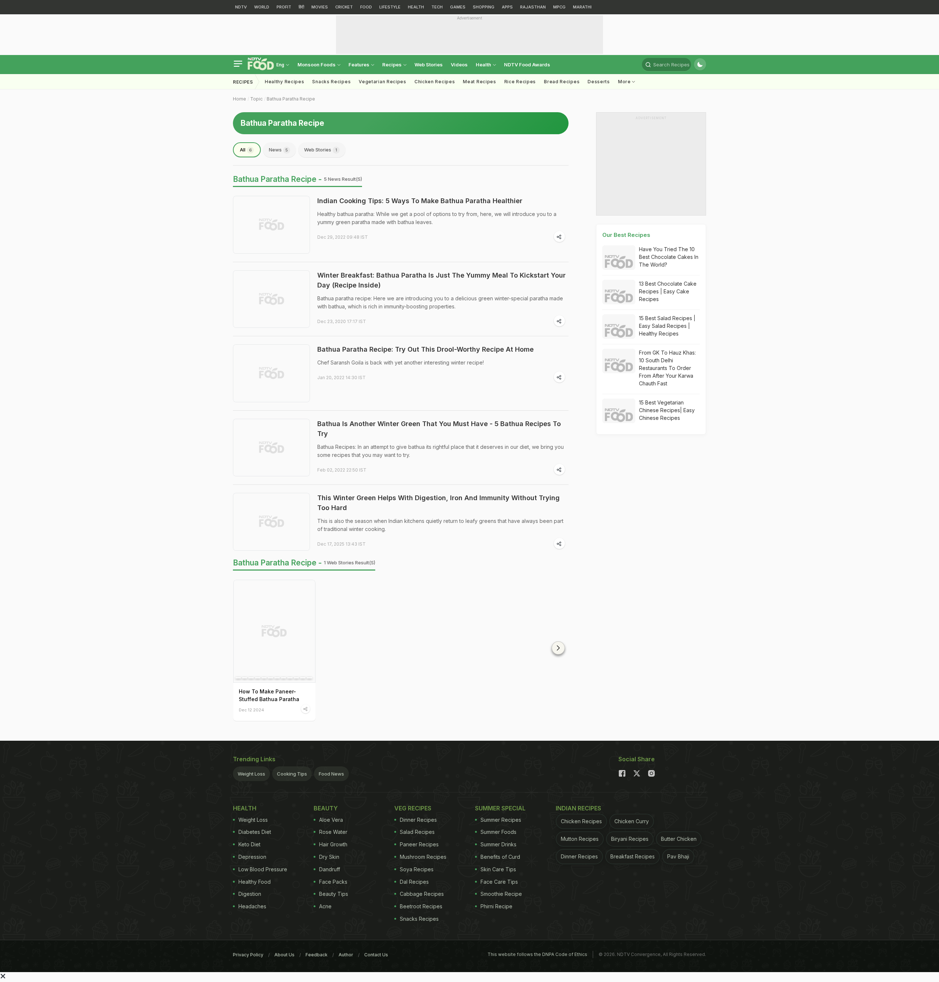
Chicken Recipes (434, 81)
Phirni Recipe (496, 906)
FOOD (366, 7)
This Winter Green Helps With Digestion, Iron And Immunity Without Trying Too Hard (438, 503)
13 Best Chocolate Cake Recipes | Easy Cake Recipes (668, 291)
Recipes (392, 64)
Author (346, 954)
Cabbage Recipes (422, 894)
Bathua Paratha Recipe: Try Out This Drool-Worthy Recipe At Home (425, 349)
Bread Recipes (562, 81)
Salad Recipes (417, 832)
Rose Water (333, 832)
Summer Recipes (501, 820)
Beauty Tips (333, 894)
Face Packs (333, 882)
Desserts (599, 81)
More (625, 81)
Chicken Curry (631, 821)
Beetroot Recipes (421, 906)
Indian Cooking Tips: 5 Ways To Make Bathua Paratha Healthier (419, 201)
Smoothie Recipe (501, 894)
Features (359, 64)
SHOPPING (483, 7)
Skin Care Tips (498, 869)
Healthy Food (254, 882)
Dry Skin (329, 857)
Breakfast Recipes (632, 856)
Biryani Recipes (629, 839)
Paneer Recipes (419, 844)
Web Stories (428, 64)
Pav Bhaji (678, 856)
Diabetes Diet (254, 832)
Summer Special (500, 808)
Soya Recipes (417, 869)
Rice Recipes (520, 81)
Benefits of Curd (500, 857)
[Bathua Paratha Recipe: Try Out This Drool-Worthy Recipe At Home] (271, 373)
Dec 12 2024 (251, 709)
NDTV (241, 7)
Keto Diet (249, 844)
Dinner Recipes (418, 820)
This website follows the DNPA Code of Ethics (537, 954)
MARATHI (582, 7)
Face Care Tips (499, 882)
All (246, 150)
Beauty (326, 808)
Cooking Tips (292, 774)
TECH (437, 7)
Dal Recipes (414, 882)
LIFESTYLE (390, 7)
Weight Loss (251, 774)
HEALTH (416, 7)
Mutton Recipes (580, 839)
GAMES (457, 7)
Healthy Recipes (284, 81)
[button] (558, 648)
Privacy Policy (248, 954)
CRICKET (344, 7)
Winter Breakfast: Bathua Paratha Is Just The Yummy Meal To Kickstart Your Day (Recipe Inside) (441, 280)
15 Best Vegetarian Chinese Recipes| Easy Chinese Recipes (667, 410)
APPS (507, 7)
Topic (256, 99)
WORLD (261, 7)
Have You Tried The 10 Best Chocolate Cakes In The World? (668, 257)
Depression (252, 857)
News (278, 150)
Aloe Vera (331, 820)
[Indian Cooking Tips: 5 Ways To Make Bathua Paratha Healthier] (271, 225)
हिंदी (301, 7)
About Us (284, 954)
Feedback (317, 954)
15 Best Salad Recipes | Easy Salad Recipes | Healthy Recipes (667, 326)
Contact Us (376, 954)
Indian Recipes (578, 808)
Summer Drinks (498, 844)
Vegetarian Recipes (382, 81)
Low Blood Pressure (262, 869)
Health (484, 64)
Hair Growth (333, 844)
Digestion (249, 894)
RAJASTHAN (533, 7)
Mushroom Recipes (423, 857)
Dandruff (329, 869)
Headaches (252, 906)
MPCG (559, 7)
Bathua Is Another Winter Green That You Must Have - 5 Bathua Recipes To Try (439, 428)
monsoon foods (317, 64)
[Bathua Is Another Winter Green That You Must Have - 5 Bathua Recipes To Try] (271, 448)
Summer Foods (498, 832)
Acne (325, 906)
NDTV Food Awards (527, 64)
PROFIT (284, 7)
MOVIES (319, 7)
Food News (331, 774)
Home (239, 99)
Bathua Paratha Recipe (291, 99)
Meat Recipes (479, 81)
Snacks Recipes (331, 81)
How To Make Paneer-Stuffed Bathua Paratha (269, 695)
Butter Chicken (679, 839)
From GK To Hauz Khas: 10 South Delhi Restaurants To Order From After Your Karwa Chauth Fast (667, 367)
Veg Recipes (412, 808)
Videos (459, 64)
